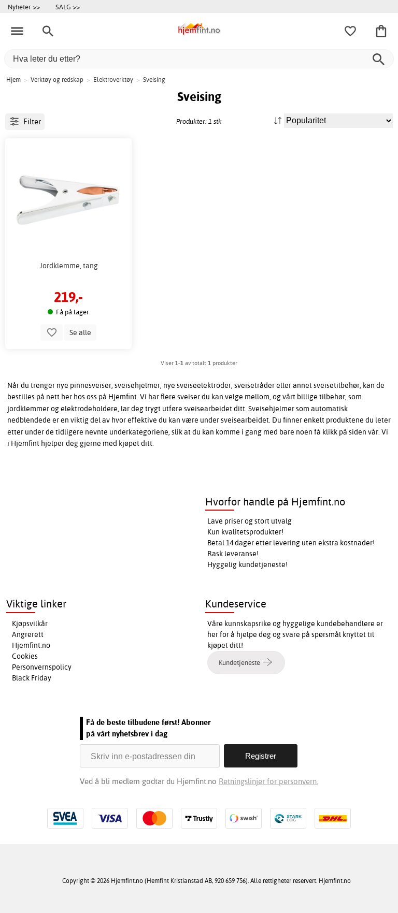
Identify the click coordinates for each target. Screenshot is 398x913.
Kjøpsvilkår (30, 623)
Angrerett (28, 634)
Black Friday (31, 678)
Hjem (13, 79)
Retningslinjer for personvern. (268, 781)
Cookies (25, 656)
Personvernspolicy (42, 667)
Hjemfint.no (31, 645)
